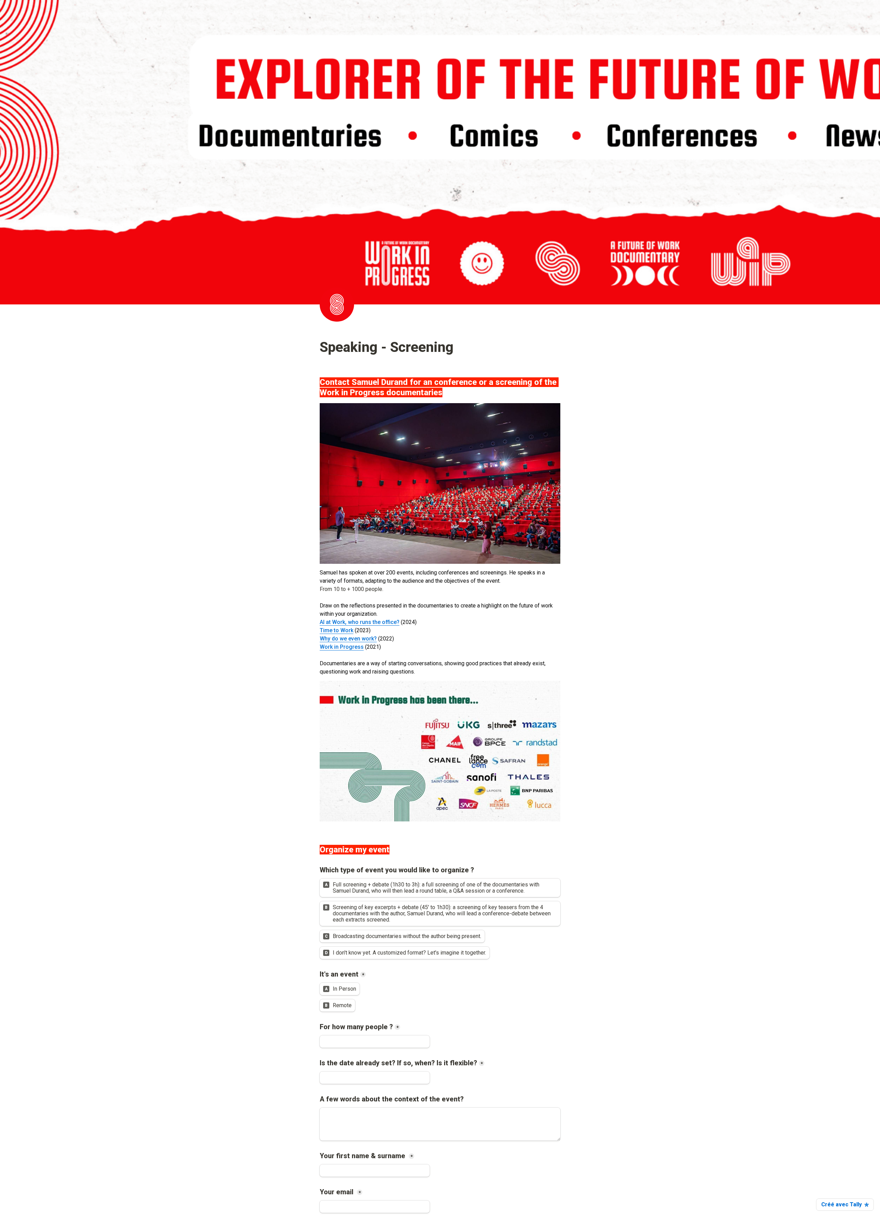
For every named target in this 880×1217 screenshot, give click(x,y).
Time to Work (336, 630)
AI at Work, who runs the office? (359, 622)
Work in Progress (342, 647)
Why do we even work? (348, 638)
